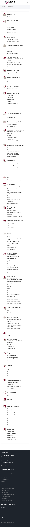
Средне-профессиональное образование (13, 200)
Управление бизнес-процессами (15, 169)
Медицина (9, 147)
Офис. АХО (9, 214)
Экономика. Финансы (13, 406)
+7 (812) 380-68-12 (8, 455)
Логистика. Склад (11, 126)
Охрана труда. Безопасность (15, 220)
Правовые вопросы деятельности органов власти (15, 65)
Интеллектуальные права (13, 241)
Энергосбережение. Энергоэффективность (12, 438)
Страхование (10, 360)
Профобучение (4, 492)
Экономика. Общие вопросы (13, 422)
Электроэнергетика (12, 433)
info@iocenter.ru (7, 465)
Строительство (10, 272)
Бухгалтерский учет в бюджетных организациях (15, 26)
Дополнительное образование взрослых (14, 189)
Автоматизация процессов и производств (14, 282)
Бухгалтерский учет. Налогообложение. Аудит (14, 21)
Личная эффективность (14, 113)
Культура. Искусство (13, 93)
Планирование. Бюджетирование (15, 412)
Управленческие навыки (13, 173)
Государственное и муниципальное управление (15, 58)
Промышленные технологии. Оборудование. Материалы (14, 293)
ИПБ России (10, 16)
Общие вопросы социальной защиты (14, 320)
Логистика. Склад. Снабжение (15, 122)
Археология (10, 95)
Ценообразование (11, 418)
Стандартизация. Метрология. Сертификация (15, 340)
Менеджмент (11, 160)
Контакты (3, 507)
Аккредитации (11, 14)
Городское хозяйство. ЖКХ (15, 45)
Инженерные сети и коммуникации (11, 259)
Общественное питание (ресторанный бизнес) (12, 358)
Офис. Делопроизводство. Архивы (14, 207)
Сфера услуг (10, 353)
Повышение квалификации (7, 488)
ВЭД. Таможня (11, 37)
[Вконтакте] (2, 517)
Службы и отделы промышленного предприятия (14, 297)
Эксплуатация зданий (12, 53)
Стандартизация (11, 348)
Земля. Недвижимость (13, 77)
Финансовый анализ (12, 416)
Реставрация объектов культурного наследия (12, 266)
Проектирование (11, 263)
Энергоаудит (10, 435)
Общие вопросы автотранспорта (15, 371)
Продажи (9, 135)
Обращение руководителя (7, 469)
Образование (11, 184)
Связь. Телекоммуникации (13, 312)
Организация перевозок (13, 373)
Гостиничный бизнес (12, 355)
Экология (9, 399)
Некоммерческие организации (14, 180)
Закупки (9, 60)
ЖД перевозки (10, 369)
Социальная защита (12, 317)
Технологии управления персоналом (12, 383)
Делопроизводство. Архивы (14, 212)
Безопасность (10, 223)
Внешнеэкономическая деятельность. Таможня (13, 40)
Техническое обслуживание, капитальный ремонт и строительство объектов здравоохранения (14, 154)
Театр (8, 109)
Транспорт (10, 365)
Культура (9, 101)
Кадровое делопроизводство (14, 386)
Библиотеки (10, 97)
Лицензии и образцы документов (9, 473)
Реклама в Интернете (12, 137)
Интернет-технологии (13, 86)
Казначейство (10, 410)
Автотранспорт (10, 367)
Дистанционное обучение (7, 494)
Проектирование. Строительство (12, 253)
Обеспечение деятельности (13, 62)
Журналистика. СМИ (13, 70)
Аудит (8, 23)
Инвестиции (10, 408)
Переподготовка (5, 490)
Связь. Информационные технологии (14, 308)
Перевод (9, 197)
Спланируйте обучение (6, 500)
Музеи (8, 107)
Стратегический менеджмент (14, 167)
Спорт (8, 333)
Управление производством (14, 301)
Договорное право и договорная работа (15, 238)
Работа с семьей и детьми (13, 328)
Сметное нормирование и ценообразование (13, 270)
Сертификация (10, 346)
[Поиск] (28, 2)
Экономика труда (11, 420)
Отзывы (3, 481)
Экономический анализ (12, 424)
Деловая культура (11, 210)
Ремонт (9, 375)
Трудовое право (11, 249)
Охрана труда (10, 227)
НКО (8, 177)
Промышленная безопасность (14, 290)
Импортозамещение (12, 284)
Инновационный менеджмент (14, 163)
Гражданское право (11, 236)
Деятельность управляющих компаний (14, 50)
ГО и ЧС (8, 225)
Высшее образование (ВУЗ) (13, 186)
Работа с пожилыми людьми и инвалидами (14, 326)
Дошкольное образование (13, 195)
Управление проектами (12, 171)
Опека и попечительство (13, 323)
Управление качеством (12, 299)
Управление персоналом (14, 380)
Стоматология (10, 149)
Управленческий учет (12, 414)
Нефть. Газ (9, 286)
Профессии (4, 498)
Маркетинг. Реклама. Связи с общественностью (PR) (15, 130)
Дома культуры (10, 99)
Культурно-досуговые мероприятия (12, 104)
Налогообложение (11, 32)
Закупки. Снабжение (12, 124)
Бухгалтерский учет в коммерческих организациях (14, 30)
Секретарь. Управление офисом (14, 216)
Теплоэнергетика (11, 431)
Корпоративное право (12, 243)
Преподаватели (5, 479)
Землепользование (11, 79)
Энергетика (10, 429)
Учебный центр (5, 477)
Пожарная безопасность (13, 229)
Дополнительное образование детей (14, 193)
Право (9, 233)
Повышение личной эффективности (11, 116)
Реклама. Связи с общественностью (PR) (12, 140)
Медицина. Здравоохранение (15, 145)
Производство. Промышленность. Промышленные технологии (15, 278)
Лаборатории (10, 342)
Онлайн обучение (5, 496)
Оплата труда (10, 388)
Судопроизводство (11, 247)
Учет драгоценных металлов (14, 303)
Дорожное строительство (13, 256)
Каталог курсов (5, 484)
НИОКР (8, 288)
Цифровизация (11, 392)
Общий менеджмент (12, 165)
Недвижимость (10, 81)
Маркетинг (9, 133)
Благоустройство (11, 48)
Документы (4, 475)
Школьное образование (12, 203)
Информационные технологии (14, 310)
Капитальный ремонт (12, 262)
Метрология (10, 344)
